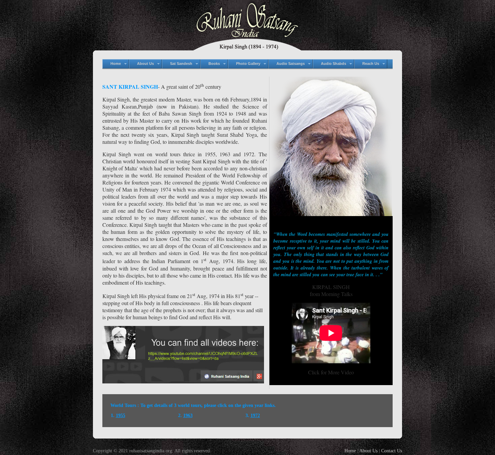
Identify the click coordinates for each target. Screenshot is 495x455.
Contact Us (391, 450)
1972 (255, 415)
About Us (368, 450)
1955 (120, 415)
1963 (188, 415)
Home (350, 450)
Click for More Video (331, 372)
